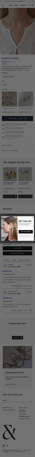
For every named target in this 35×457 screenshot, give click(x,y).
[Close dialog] (33, 217)
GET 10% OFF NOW (26, 232)
